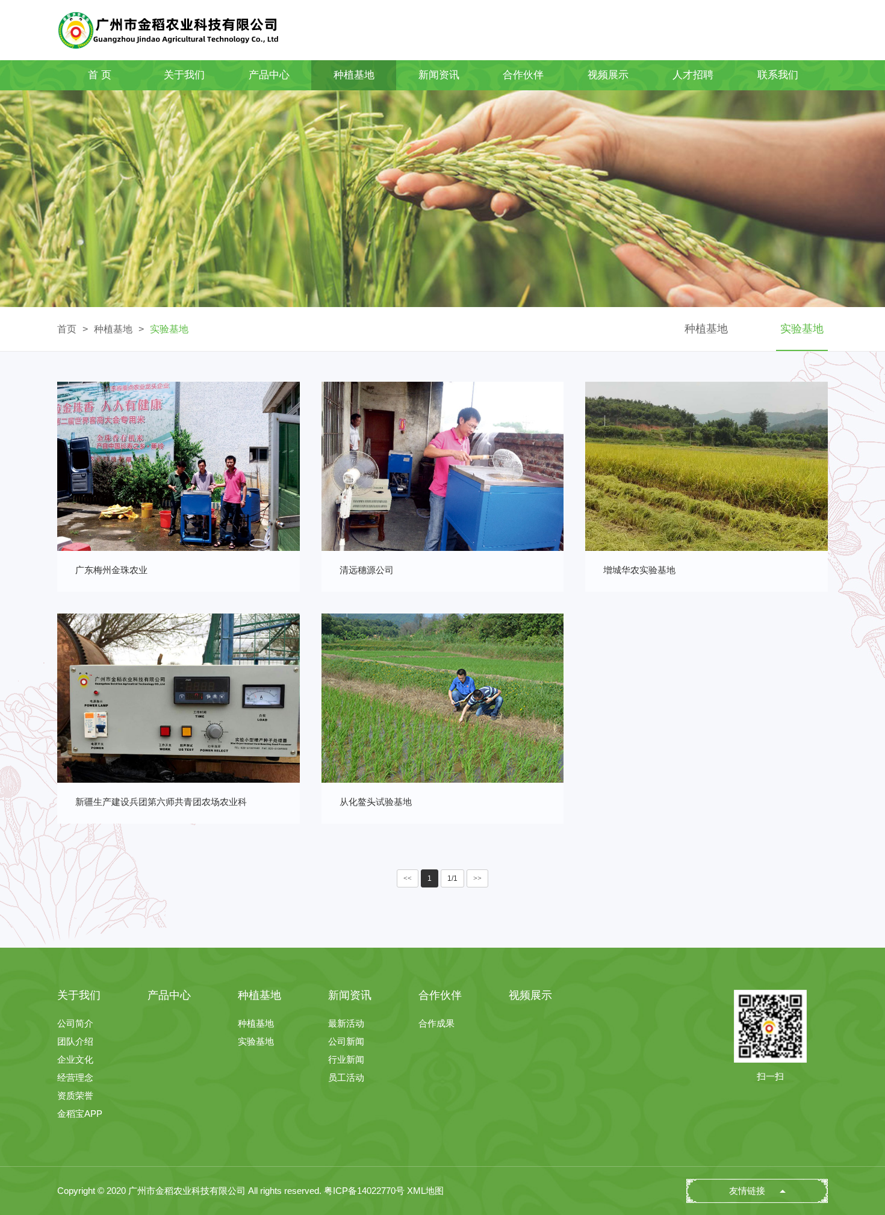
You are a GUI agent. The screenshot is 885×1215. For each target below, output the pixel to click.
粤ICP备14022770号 (364, 1190)
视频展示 (608, 75)
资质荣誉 (75, 1095)
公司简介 (75, 1023)
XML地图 (425, 1190)
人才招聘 (692, 75)
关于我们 (184, 75)
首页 (66, 329)
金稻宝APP (79, 1113)
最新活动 (346, 1023)
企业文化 (75, 1059)
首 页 (99, 75)
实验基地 (169, 329)
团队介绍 (75, 1041)
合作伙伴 (523, 75)
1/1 (452, 878)
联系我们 (777, 75)
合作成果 (436, 1023)
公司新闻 (346, 1041)
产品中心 (269, 75)
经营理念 (75, 1077)
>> (477, 878)
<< (407, 878)
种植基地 (354, 75)
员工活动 (346, 1077)
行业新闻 (346, 1059)
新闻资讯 (438, 75)
